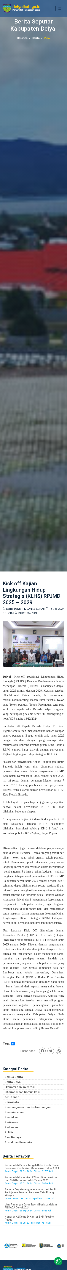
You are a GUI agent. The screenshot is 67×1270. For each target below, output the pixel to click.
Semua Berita (14, 1077)
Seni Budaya (13, 1137)
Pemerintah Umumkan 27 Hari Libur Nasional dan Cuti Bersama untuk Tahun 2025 (31, 1179)
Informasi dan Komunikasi (22, 1092)
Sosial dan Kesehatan (19, 1142)
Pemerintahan (14, 1112)
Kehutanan (12, 1097)
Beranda (22, 38)
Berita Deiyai (13, 1082)
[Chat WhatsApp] (58, 1261)
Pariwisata (12, 1102)
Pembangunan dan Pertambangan (28, 1107)
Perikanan (11, 1122)
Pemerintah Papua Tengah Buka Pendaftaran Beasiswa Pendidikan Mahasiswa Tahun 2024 (32, 1167)
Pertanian (11, 1127)
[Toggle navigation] (59, 8)
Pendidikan (12, 1117)
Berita (36, 38)
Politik (9, 1132)
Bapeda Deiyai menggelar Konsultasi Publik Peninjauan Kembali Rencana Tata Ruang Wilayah (31, 1192)
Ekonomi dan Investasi (20, 1087)
